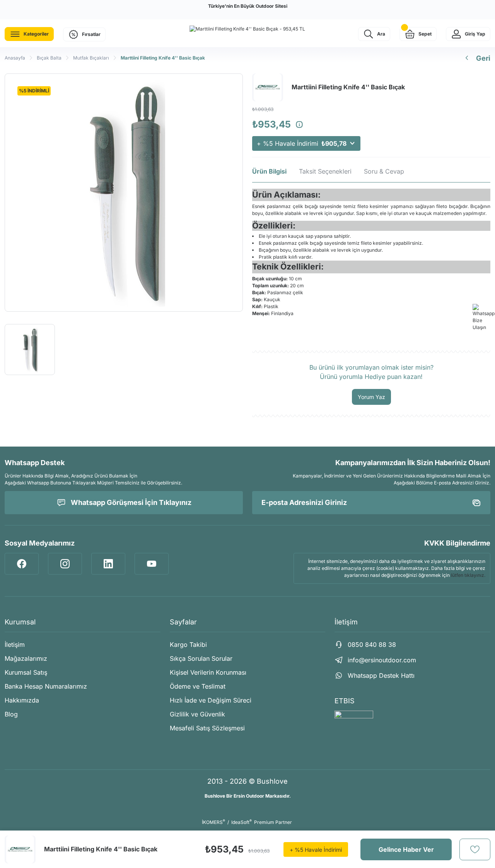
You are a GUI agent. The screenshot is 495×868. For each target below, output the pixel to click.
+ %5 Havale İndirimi (301, 143)
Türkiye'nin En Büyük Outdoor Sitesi (247, 6)
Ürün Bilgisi (269, 171)
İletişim (15, 644)
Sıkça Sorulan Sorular (201, 658)
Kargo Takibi (188, 644)
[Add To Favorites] (474, 849)
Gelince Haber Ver (406, 849)
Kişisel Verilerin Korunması (208, 672)
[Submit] (476, 502)
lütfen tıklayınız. (468, 575)
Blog (11, 714)
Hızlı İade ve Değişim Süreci (210, 700)
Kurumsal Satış (26, 672)
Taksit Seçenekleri (325, 171)
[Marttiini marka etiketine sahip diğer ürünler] (20, 849)
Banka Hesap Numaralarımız (46, 686)
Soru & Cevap (384, 171)
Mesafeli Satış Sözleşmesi (207, 728)
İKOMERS (213, 822)
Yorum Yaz (371, 397)
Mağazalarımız (26, 658)
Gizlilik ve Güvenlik (197, 714)
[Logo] (247, 28)
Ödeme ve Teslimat (197, 686)
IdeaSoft (241, 822)
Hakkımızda (22, 700)
